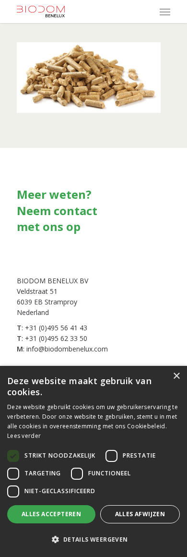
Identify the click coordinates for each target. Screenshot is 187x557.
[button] (93, 539)
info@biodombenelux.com (67, 348)
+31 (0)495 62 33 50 (56, 338)
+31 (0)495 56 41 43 (56, 327)
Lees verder (24, 436)
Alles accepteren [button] (51, 514)
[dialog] (93, 461)
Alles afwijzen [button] (140, 514)
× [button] (176, 376)
